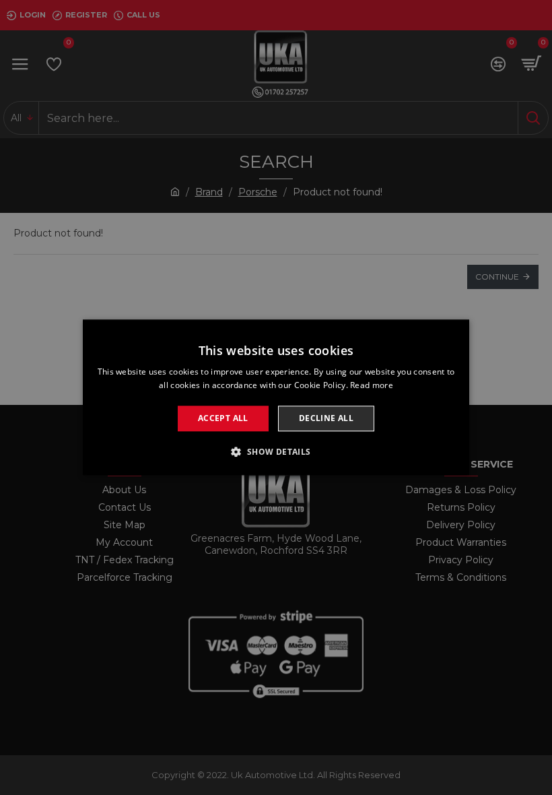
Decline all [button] (326, 418)
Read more (371, 385)
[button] (275, 452)
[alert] (276, 397)
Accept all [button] (223, 418)
